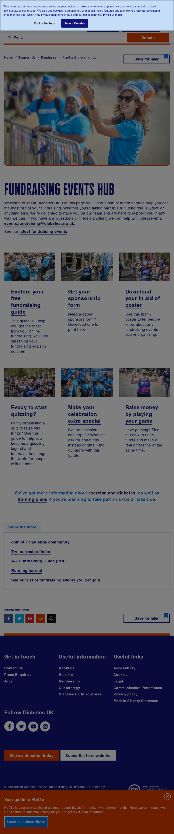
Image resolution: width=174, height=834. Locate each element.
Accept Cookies (74, 23)
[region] (87, 15)
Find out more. (113, 15)
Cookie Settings (44, 23)
